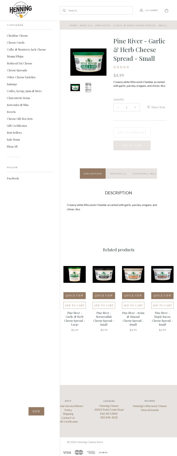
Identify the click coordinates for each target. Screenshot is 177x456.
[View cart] (166, 10)
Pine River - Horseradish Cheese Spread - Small (103, 318)
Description (93, 173)
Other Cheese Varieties (21, 77)
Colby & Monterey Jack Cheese (26, 49)
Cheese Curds (15, 42)
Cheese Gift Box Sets (19, 119)
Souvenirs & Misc (18, 105)
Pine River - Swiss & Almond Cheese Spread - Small (133, 318)
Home (73, 25)
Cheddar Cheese (17, 35)
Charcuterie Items (18, 98)
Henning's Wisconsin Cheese (150, 406)
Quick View (75, 295)
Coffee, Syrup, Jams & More (24, 91)
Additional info (144, 173)
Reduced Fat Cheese (19, 63)
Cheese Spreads (17, 70)
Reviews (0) (118, 173)
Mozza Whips (15, 56)
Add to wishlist (132, 132)
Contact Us (68, 417)
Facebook (13, 178)
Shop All (12, 146)
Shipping (68, 413)
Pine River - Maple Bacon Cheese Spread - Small (162, 318)
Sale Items (13, 139)
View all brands (150, 409)
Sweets (11, 112)
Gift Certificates (17, 125)
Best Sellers (14, 132)
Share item (158, 107)
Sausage (12, 84)
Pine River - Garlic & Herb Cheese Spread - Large (74, 318)
